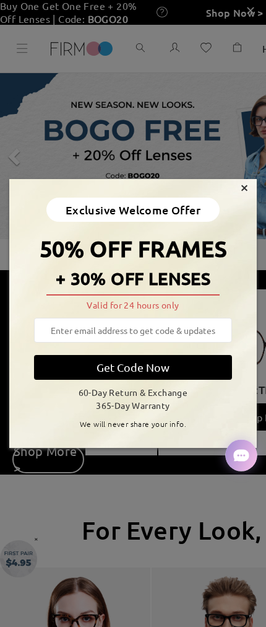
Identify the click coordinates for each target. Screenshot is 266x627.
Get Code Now (133, 367)
